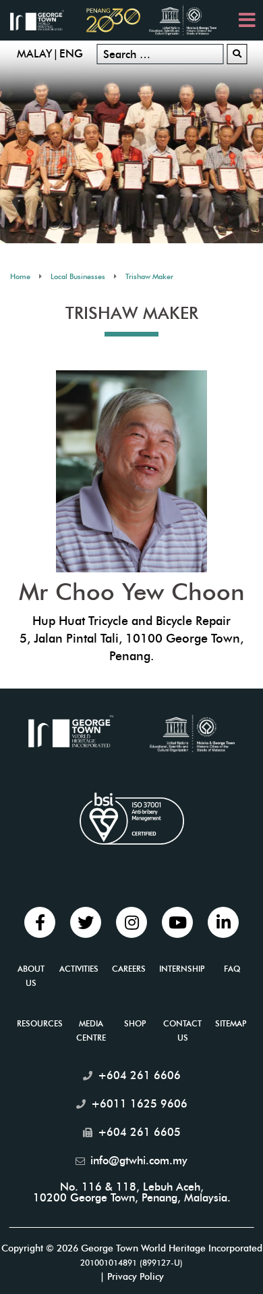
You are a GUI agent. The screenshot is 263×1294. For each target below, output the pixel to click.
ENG (71, 53)
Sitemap (230, 1023)
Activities (78, 969)
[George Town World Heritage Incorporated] (44, 19)
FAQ (232, 969)
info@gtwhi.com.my (138, 1160)
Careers (129, 969)
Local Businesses (78, 276)
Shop (135, 1023)
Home (20, 276)
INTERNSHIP (181, 969)
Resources (40, 1023)
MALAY (34, 53)
